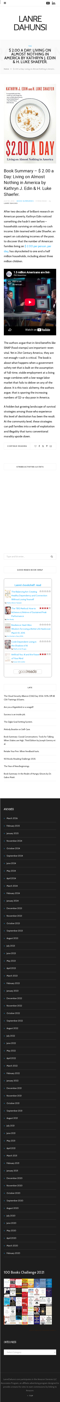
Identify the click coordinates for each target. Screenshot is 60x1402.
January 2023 (12, 990)
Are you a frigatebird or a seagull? (19, 707)
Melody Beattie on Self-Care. (17, 729)
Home (6, 69)
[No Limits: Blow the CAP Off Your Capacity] (49, 1286)
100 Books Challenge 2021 (24, 1272)
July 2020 (11, 1215)
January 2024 (13, 900)
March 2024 (12, 885)
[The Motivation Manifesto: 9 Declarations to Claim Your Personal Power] (19, 1293)
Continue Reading (17, 446)
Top (31, 1395)
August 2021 (12, 1118)
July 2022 (11, 1035)
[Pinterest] (47, 446)
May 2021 (11, 1140)
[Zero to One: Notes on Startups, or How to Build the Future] (43, 1286)
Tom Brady (10, 619)
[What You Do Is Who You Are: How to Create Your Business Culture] (25, 1314)
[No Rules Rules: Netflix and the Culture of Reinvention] (25, 1305)
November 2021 (14, 1095)
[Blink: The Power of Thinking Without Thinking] (7, 1286)
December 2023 (14, 908)
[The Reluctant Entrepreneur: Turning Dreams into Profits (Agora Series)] (13, 1296)
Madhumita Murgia (19, 649)
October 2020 (13, 1193)
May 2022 (11, 1050)
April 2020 (11, 1238)
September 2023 (15, 930)
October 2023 (13, 923)
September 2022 (15, 1020)
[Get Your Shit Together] (7, 1315)
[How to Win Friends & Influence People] (19, 1287)
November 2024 (14, 840)
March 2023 (12, 975)
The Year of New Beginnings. (17, 766)
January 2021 (12, 1170)
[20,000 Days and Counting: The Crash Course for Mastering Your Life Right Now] (13, 1323)
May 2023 (11, 960)
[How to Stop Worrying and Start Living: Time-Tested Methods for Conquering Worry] (25, 1324)
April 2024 (11, 878)
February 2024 (13, 893)
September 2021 (14, 1110)
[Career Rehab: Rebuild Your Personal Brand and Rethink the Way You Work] (31, 1296)
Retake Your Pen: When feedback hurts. (21, 751)
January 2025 (13, 833)
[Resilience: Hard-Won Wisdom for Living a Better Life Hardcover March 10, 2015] (8, 631)
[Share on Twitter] (43, 446)
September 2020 (15, 1200)
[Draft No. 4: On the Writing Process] (49, 1314)
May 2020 (11, 1230)
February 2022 (13, 1073)
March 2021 (12, 1155)
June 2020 (11, 1223)
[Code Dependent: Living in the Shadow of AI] (8, 648)
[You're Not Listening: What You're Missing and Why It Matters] (19, 1305)
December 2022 (14, 998)
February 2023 (13, 983)
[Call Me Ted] (13, 1305)
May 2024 (11, 870)
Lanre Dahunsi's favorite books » (42, 1330)
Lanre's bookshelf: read (28, 585)
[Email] (51, 446)
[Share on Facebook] (39, 446)
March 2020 (12, 1245)
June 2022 (11, 1043)
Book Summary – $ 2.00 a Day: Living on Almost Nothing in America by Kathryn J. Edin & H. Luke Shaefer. (29, 182)
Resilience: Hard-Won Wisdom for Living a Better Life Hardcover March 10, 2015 (31, 629)
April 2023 (11, 968)
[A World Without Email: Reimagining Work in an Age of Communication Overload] (49, 1323)
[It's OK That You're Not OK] (49, 1305)
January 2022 (12, 1080)
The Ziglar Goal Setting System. (18, 722)
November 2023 (14, 915)
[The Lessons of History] (37, 1323)
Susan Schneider (19, 662)
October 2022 (13, 1013)
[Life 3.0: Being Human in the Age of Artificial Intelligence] (19, 1311)
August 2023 (12, 938)
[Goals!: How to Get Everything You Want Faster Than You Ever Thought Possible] (13, 1286)
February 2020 (13, 1253)
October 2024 (13, 848)
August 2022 (12, 1028)
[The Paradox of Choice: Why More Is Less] (31, 1286)
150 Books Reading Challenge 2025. (20, 759)
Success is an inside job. (15, 714)
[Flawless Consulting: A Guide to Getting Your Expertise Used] (43, 1303)
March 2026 (12, 818)
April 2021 (11, 1148)
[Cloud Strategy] (19, 1323)
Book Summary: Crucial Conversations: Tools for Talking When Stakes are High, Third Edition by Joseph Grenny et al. (29, 740)
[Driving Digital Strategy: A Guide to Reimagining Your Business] (31, 1323)
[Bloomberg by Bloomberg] (37, 1314)
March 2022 (12, 1065)
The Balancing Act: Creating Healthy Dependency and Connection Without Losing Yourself (29, 595)
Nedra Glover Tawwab (14, 603)
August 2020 (13, 1208)
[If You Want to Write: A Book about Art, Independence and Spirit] (37, 1287)
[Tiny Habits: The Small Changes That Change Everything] (31, 1314)
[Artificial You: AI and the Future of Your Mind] (8, 661)
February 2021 (13, 1163)
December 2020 (14, 1178)
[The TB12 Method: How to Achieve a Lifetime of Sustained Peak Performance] (8, 613)
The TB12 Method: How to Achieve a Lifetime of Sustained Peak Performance (28, 612)
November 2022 (14, 1005)
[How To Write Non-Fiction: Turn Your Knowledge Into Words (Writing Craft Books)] (37, 1305)
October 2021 (13, 1103)
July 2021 (10, 1125)
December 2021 (14, 1088)
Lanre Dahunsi (11, 203)
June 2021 (11, 1133)
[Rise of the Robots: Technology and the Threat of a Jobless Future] (43, 1323)
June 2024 (11, 863)
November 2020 (14, 1185)
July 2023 (11, 945)
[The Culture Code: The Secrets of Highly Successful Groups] (43, 1314)
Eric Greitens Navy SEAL (15, 636)
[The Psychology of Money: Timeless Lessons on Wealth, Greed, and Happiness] (13, 1314)
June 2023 (11, 953)
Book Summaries (25, 201)
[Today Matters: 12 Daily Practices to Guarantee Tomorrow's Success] (25, 1296)
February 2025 (13, 825)
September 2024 (15, 855)
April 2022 (11, 1058)
